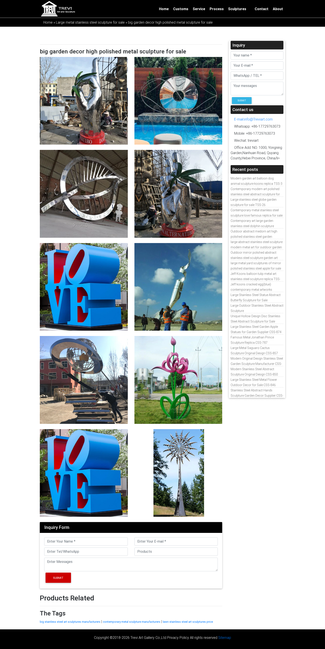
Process (217, 9)
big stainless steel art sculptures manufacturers (70, 621)
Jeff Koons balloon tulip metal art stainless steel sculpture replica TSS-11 (255, 279)
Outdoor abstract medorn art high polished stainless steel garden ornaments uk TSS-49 (254, 236)
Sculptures (237, 9)
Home (164, 9)
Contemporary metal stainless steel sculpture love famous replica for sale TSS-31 (257, 215)
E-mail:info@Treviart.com (253, 119)
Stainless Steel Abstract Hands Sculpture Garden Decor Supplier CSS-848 (257, 395)
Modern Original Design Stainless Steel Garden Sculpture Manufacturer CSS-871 (257, 364)
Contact (261, 9)
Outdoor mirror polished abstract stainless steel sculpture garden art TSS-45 (254, 258)
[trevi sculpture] (58, 8)
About (278, 9)
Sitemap (224, 637)
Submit (58, 577)
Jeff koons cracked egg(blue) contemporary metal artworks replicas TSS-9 (251, 289)
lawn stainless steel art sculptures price (188, 621)
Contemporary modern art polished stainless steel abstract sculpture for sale (255, 194)
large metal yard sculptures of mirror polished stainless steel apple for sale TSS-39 (256, 268)
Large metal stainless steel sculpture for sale (90, 22)
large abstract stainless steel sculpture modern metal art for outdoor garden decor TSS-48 (257, 247)
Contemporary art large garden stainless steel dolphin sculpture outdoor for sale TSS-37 (252, 226)
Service (199, 9)
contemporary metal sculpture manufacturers (131, 621)
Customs (180, 9)
